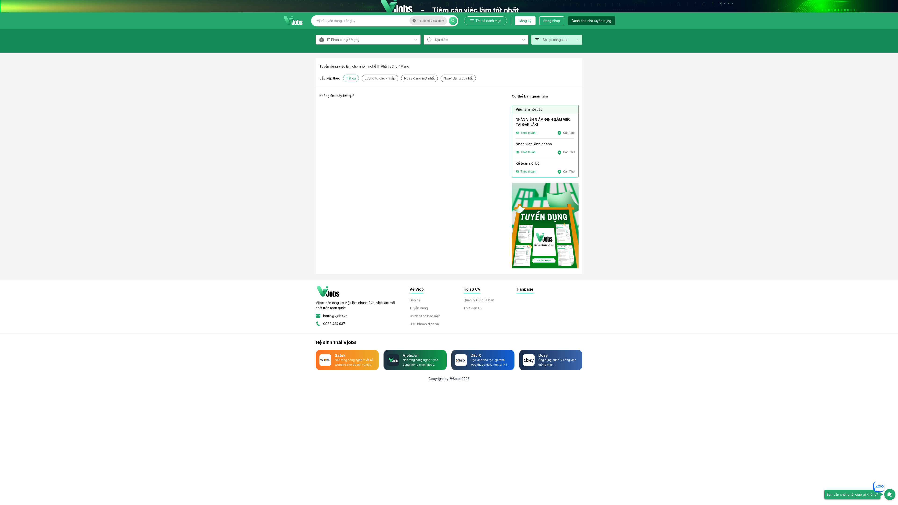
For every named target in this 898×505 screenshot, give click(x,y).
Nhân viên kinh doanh (534, 144)
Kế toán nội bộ (528, 163)
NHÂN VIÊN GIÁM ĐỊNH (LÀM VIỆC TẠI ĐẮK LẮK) (543, 121)
